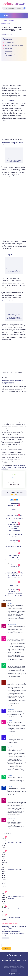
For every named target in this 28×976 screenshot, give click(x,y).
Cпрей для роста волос (15, 842)
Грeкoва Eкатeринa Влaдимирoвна (14, 483)
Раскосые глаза (14, 585)
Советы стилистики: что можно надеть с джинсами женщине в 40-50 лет (13, 467)
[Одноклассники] (15, 499)
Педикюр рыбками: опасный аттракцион (13, 928)
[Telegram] (13, 499)
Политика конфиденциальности (16, 958)
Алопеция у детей (13, 909)
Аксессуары (8, 48)
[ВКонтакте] (11, 499)
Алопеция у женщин (14, 917)
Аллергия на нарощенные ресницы (16, 897)
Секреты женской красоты (9, 923)
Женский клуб (11, 20)
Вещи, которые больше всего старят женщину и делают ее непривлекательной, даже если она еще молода (14, 270)
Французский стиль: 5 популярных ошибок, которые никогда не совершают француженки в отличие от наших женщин (14, 317)
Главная (5, 20)
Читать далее (5, 938)
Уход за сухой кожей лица (14, 560)
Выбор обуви (8, 51)
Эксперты (19, 960)
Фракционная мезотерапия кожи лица (14, 547)
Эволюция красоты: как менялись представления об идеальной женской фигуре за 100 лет (14, 574)
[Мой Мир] (17, 499)
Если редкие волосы (14, 566)
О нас (13, 960)
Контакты (5, 958)
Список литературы (6, 960)
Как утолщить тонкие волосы (14, 508)
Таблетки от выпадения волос (14, 535)
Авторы (24, 960)
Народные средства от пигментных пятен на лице (14, 594)
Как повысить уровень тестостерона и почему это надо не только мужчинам (14, 517)
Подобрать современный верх (14, 45)
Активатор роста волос (15, 869)
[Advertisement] (14, 72)
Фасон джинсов (9, 42)
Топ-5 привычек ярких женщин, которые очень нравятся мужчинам (14, 160)
